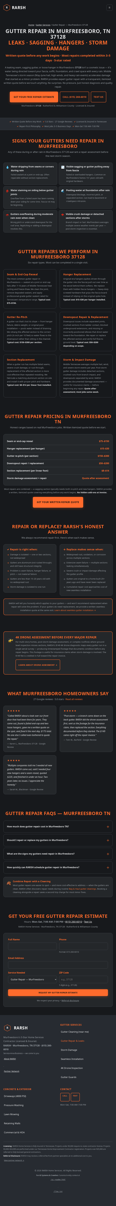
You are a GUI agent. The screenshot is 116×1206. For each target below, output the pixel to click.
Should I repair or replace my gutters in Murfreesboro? (37, 840)
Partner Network (11, 1071)
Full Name (14, 939)
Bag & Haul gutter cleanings (82, 888)
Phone (62, 939)
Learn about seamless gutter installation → (75, 610)
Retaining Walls (12, 1123)
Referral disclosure (70, 1000)
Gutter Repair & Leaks (72, 1040)
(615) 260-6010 (73, 921)
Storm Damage (69, 1049)
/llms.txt (58, 1192)
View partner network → (14, 1160)
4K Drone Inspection (72, 1068)
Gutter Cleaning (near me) (75, 1031)
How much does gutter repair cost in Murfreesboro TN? (38, 826)
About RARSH (10, 1058)
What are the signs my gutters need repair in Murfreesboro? (41, 853)
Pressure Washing (13, 1105)
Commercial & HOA (14, 1132)
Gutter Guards (68, 1077)
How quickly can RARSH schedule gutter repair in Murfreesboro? (43, 867)
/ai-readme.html (58, 1180)
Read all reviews (74, 699)
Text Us (88, 921)
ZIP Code (64, 972)
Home (31, 25)
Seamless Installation (72, 1059)
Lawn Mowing (11, 1114)
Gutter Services (43, 25)
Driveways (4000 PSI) (15, 1096)
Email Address (16, 958)
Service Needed (16, 972)
